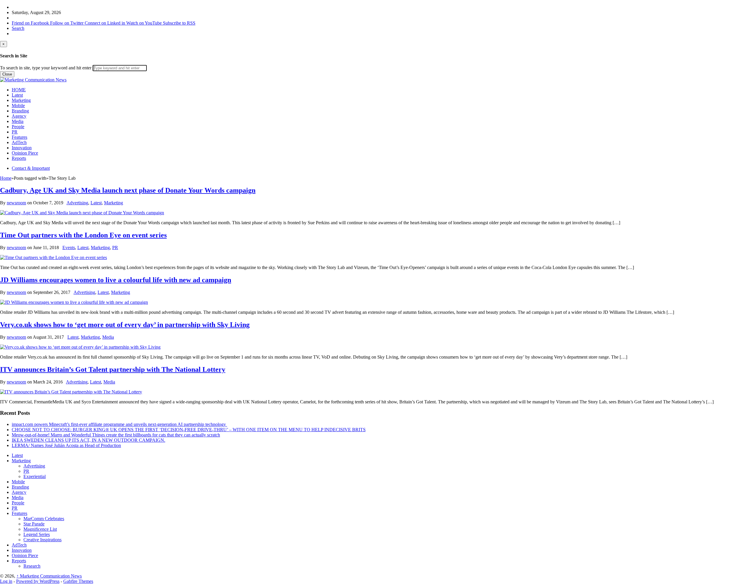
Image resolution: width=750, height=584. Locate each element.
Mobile (18, 105)
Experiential (34, 476)
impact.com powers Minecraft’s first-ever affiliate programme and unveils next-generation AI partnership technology (119, 424)
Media (17, 121)
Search (18, 28)
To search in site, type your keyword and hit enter (45, 67)
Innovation (22, 147)
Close (7, 74)
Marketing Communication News (49, 575)
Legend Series (36, 534)
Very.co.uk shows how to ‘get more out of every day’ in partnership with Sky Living (125, 324)
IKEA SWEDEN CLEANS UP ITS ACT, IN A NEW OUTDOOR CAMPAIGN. (88, 440)
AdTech (19, 142)
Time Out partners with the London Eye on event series (83, 235)
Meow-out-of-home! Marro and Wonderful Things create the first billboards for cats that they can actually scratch (116, 434)
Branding (20, 110)
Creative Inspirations (42, 539)
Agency (19, 116)
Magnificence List (40, 529)
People (18, 126)
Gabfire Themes (78, 581)
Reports (19, 158)
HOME (19, 89)
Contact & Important (31, 168)
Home (5, 178)
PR (15, 131)
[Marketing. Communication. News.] (33, 79)
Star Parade (34, 523)
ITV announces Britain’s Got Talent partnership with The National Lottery (112, 369)
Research (31, 566)
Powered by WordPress (37, 581)
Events (68, 247)
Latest (17, 95)
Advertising (77, 202)
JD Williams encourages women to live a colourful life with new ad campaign (115, 280)
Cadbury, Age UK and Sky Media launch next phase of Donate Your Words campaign (127, 190)
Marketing (21, 100)
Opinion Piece (25, 152)
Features (19, 137)
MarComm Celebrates (43, 518)
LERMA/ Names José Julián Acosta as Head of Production (66, 445)
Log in (6, 581)
